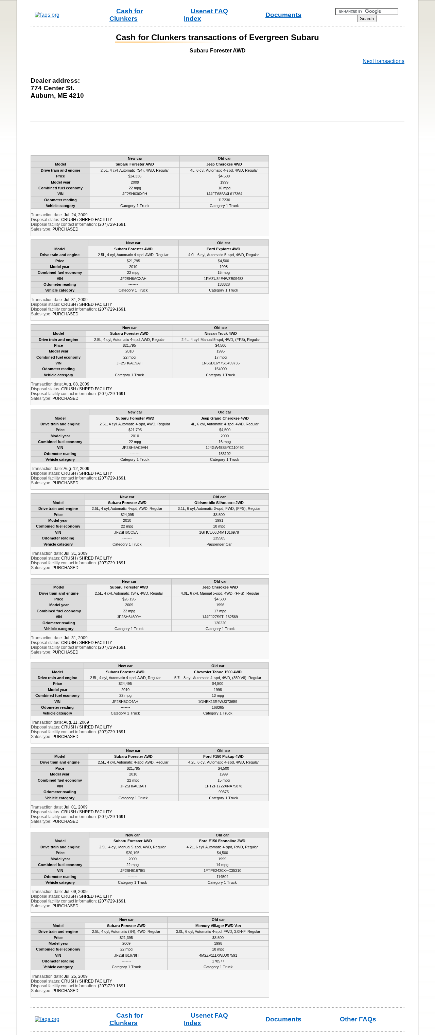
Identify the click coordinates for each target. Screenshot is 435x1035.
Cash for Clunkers (126, 14)
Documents (283, 14)
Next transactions (383, 61)
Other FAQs (358, 1019)
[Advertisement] (157, 139)
